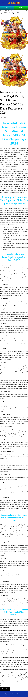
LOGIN (7, 8)
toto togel (9, 265)
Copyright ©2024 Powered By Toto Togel (14, 693)
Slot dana (2, 184)
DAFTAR (21, 8)
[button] (5, 689)
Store (1, 11)
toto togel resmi (15, 148)
